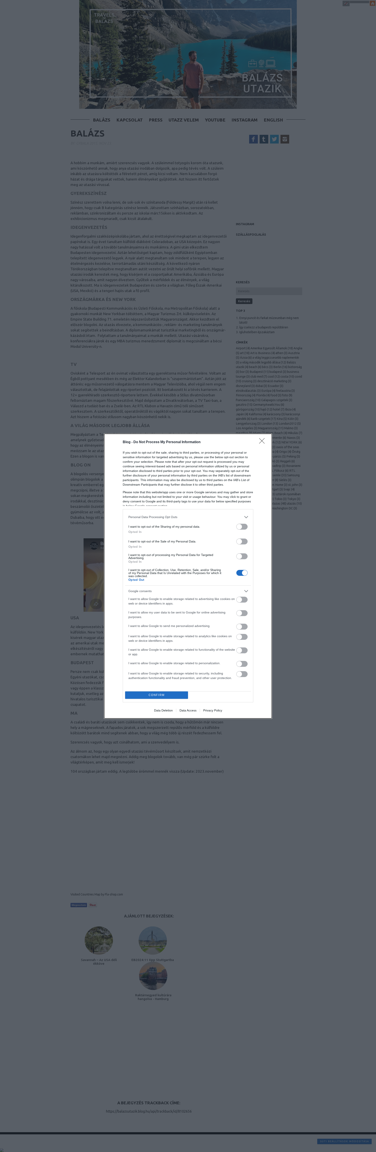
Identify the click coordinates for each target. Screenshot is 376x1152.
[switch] (242, 527)
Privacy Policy (212, 710)
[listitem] (188, 517)
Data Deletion (163, 710)
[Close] (263, 442)
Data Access (188, 710)
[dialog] (188, 576)
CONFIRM (157, 695)
